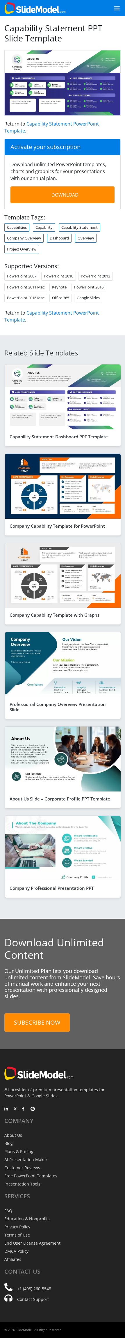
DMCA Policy (16, 1251)
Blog (8, 1143)
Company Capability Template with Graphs (54, 615)
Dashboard (59, 238)
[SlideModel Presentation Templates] (35, 8)
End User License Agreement (32, 1243)
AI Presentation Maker (25, 1159)
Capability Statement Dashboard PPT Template (59, 437)
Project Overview (21, 249)
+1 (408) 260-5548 (34, 1288)
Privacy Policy (17, 1227)
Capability (44, 227)
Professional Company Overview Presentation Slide (58, 706)
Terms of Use (17, 1235)
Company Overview (24, 238)
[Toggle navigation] (114, 8)
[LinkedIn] (6, 1109)
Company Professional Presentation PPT (52, 888)
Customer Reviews (22, 1167)
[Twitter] (15, 1109)
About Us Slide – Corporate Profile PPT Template (60, 799)
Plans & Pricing (18, 1151)
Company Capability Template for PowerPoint (57, 526)
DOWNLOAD (64, 195)
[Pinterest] (33, 1109)
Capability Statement (79, 227)
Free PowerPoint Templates (30, 1176)
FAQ (8, 1210)
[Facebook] (24, 1109)
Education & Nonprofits (27, 1218)
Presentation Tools (22, 1184)
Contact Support (33, 1299)
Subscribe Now (37, 1022)
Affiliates (12, 1259)
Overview (86, 238)
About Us (13, 1135)
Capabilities (17, 227)
